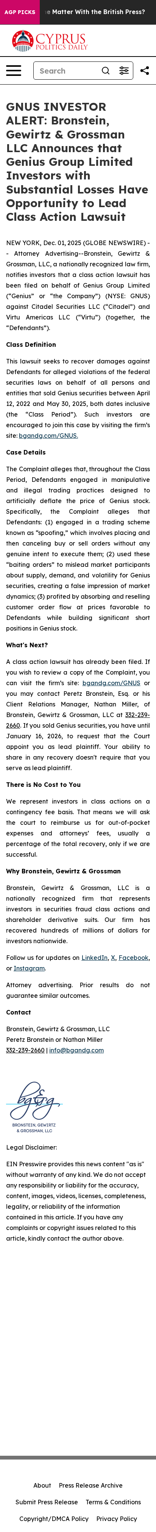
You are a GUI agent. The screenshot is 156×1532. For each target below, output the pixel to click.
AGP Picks (20, 12)
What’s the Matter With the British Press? (81, 12)
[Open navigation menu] (13, 70)
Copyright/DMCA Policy (54, 1519)
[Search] (106, 70)
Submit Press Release (47, 1502)
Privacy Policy (116, 1519)
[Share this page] (144, 70)
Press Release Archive (91, 1485)
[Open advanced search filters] (124, 70)
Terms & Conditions (113, 1502)
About (42, 1485)
